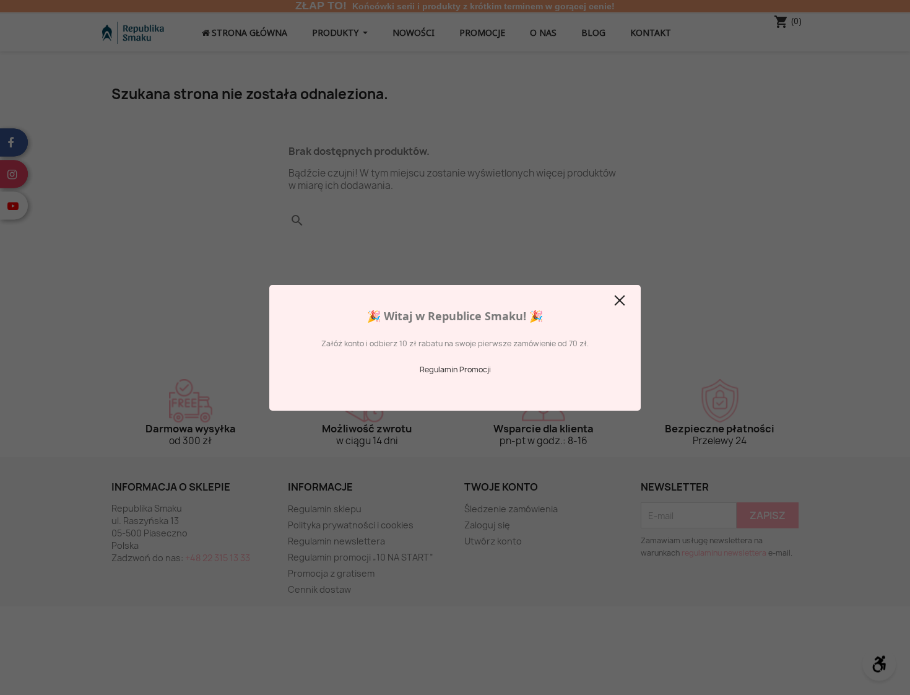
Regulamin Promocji (455, 369)
